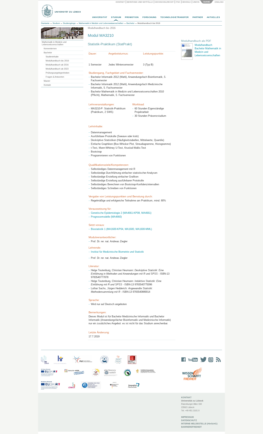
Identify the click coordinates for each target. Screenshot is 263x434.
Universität (99, 17)
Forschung (149, 17)
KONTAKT (186, 397)
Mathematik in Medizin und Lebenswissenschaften (54, 43)
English (219, 2)
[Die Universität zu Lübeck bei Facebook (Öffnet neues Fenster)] (183, 362)
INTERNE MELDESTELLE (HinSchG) (199, 423)
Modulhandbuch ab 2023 (57, 69)
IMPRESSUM (187, 417)
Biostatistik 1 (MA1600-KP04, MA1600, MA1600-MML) (121, 229)
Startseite (45, 23)
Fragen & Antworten (55, 77)
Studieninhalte (52, 56)
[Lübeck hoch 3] (71, 385)
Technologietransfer (174, 17)
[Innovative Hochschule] (133, 385)
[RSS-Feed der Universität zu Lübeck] (218, 362)
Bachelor (48, 52)
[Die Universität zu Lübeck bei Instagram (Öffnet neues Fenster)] (210, 362)
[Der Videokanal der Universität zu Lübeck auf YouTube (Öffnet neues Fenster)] (192, 362)
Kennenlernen (50, 48)
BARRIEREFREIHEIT (191, 427)
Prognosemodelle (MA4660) (106, 216)
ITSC (178, 2)
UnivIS (196, 2)
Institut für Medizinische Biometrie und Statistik (117, 251)
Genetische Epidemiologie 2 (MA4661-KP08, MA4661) (121, 212)
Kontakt (120, 2)
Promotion (132, 17)
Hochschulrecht (164, 2)
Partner (198, 17)
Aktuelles (213, 17)
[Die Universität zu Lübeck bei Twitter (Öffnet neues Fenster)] (202, 362)
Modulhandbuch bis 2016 (57, 60)
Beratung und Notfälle (140, 2)
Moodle (186, 2)
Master (47, 81)
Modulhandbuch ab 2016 (57, 65)
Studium (116, 17)
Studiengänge (69, 23)
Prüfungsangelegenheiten (57, 73)
